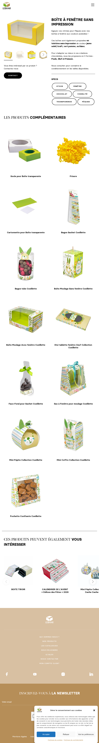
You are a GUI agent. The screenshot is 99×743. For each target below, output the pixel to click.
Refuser (66, 734)
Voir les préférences (86, 734)
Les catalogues (49, 646)
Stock (60, 86)
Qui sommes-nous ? (49, 637)
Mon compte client (49, 663)
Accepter (46, 734)
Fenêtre (77, 86)
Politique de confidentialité (73, 740)
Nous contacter (49, 659)
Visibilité (82, 94)
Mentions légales (19, 736)
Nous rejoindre (49, 650)
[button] (94, 710)
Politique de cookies (55, 740)
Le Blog (49, 654)
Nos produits (49, 641)
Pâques (86, 102)
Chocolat (62, 94)
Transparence (64, 102)
